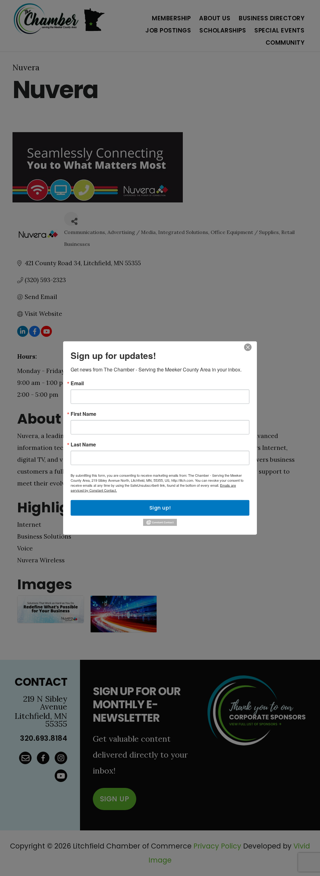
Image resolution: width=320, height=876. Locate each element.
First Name (83, 413)
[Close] (248, 347)
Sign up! (160, 507)
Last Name (83, 444)
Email (77, 383)
